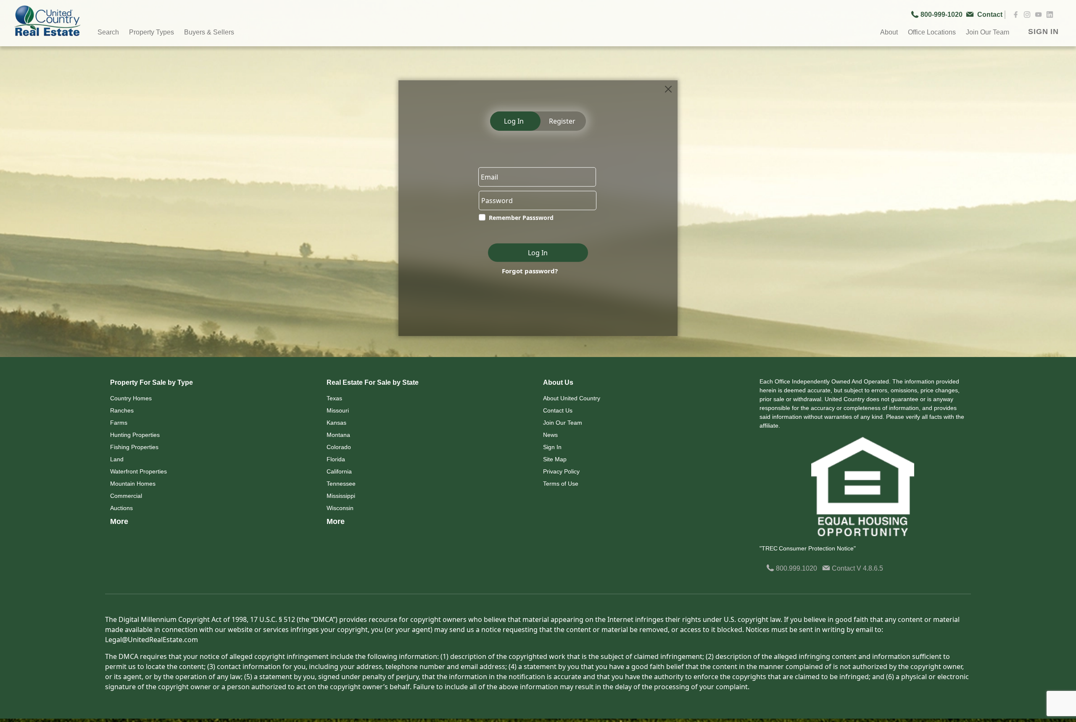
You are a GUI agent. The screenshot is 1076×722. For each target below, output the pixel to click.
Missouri (338, 410)
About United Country (571, 398)
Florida (336, 459)
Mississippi (341, 495)
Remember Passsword (521, 218)
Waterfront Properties (138, 471)
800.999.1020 (795, 568)
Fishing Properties (134, 447)
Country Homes (131, 398)
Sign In (552, 447)
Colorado (339, 447)
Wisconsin (340, 508)
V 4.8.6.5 (870, 568)
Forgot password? (530, 271)
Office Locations (932, 32)
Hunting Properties (135, 434)
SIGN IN (1043, 31)
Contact (843, 568)
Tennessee (341, 483)
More (119, 521)
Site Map (555, 459)
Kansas (336, 422)
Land (117, 459)
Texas (334, 398)
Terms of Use (560, 483)
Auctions (121, 508)
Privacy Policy (561, 471)
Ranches (122, 410)
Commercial (126, 495)
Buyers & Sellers (209, 32)
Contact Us (557, 410)
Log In (514, 121)
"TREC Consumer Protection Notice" (808, 548)
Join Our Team (562, 422)
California (339, 471)
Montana (338, 434)
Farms (118, 422)
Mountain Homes (133, 483)
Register (562, 121)
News (550, 434)
